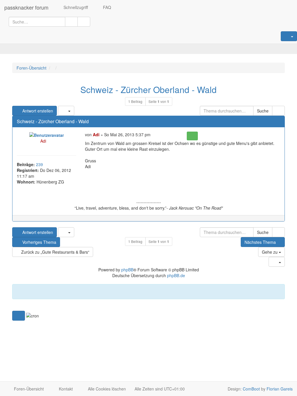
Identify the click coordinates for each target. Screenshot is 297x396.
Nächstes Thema (260, 242)
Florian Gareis (280, 389)
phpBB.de (176, 275)
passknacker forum (26, 7)
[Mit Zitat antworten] (192, 136)
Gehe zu (270, 252)
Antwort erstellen (37, 111)
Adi (43, 141)
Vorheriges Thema (38, 242)
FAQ (106, 7)
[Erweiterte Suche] (83, 22)
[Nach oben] (277, 221)
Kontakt (65, 389)
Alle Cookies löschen (106, 389)
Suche (263, 111)
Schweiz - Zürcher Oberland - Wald (148, 89)
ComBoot (251, 389)
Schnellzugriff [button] (75, 7)
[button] (18, 316)
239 (39, 164)
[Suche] (71, 22)
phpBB (127, 270)
